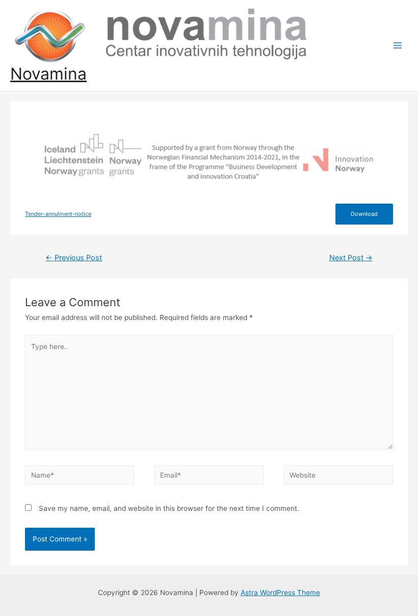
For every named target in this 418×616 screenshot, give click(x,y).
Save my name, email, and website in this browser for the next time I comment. (169, 508)
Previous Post (73, 257)
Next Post (351, 257)
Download (364, 213)
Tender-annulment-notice (58, 213)
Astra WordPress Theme (280, 592)
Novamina (48, 74)
